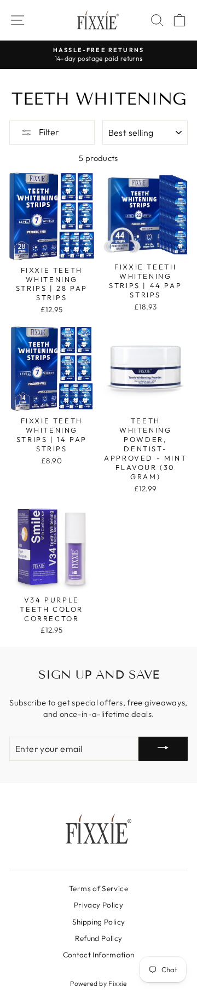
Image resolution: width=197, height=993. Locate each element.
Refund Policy (99, 938)
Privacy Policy (98, 905)
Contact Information (99, 955)
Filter (48, 132)
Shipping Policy (98, 922)
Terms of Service (98, 888)
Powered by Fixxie (98, 983)
